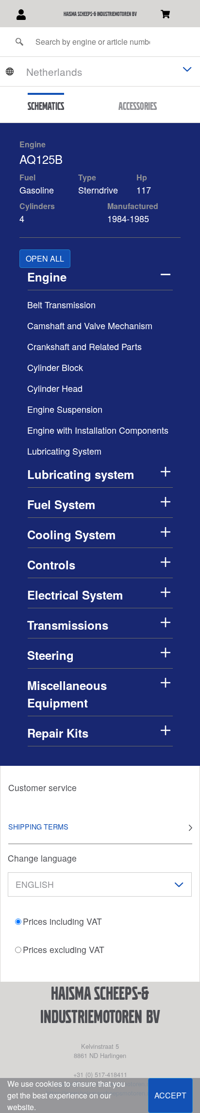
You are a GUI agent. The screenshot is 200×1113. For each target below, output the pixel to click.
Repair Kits (57, 732)
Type (87, 177)
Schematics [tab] (46, 106)
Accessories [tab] (137, 106)
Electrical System (75, 594)
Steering (50, 655)
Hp (141, 177)
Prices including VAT (62, 921)
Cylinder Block (55, 367)
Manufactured (132, 206)
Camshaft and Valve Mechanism (89, 325)
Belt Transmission (61, 304)
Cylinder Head (55, 388)
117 (144, 189)
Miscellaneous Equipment (67, 694)
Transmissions (67, 625)
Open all (45, 258)
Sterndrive (98, 189)
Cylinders (37, 206)
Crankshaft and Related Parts (84, 346)
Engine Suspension (64, 409)
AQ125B (41, 158)
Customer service (42, 787)
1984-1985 (128, 218)
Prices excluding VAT (63, 949)
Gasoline (36, 189)
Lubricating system (80, 474)
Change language (42, 858)
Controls (51, 564)
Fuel (27, 177)
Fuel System (61, 504)
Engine (32, 144)
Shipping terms (38, 826)
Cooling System (71, 534)
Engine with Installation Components (97, 430)
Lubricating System (64, 450)
